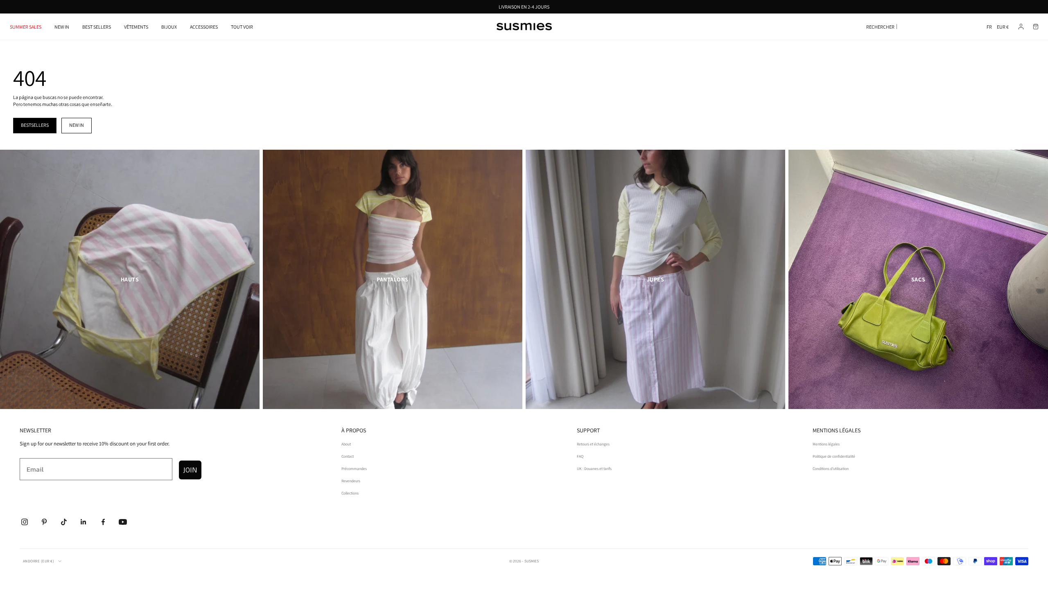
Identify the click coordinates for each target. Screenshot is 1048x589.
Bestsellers (35, 125)
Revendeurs (350, 480)
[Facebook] (103, 522)
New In (61, 27)
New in (76, 125)
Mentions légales (826, 444)
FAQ (580, 456)
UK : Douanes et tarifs (594, 468)
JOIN (190, 469)
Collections (350, 493)
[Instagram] (24, 522)
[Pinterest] (44, 522)
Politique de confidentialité (834, 456)
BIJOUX (169, 27)
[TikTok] (64, 522)
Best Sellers (96, 27)
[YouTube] (123, 522)
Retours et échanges (593, 444)
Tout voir (242, 27)
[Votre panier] (1035, 26)
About (346, 444)
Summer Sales (25, 27)
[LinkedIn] (83, 522)
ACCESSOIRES (204, 27)
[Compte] (1021, 26)
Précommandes (354, 468)
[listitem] (130, 279)
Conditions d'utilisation (831, 468)
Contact (347, 456)
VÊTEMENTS (136, 27)
